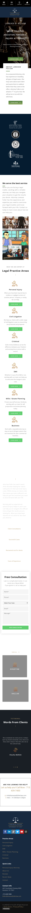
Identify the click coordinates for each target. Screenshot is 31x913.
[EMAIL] (11, 2)
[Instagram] (26, 832)
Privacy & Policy (18, 907)
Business (15, 426)
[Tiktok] (13, 832)
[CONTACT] (19, 2)
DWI (15, 372)
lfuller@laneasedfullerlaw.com (11, 896)
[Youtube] (22, 832)
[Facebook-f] (5, 832)
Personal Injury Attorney (11, 868)
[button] (3, 2)
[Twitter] (18, 832)
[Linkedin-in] (9, 832)
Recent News (6, 877)
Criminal (15, 341)
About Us (5, 871)
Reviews (5, 874)
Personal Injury (15, 289)
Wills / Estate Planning (15, 399)
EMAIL (11, 4)
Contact (5, 880)
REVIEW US (27, 4)
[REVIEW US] (27, 2)
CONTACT (19, 4)
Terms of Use (8, 907)
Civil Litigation (15, 316)
